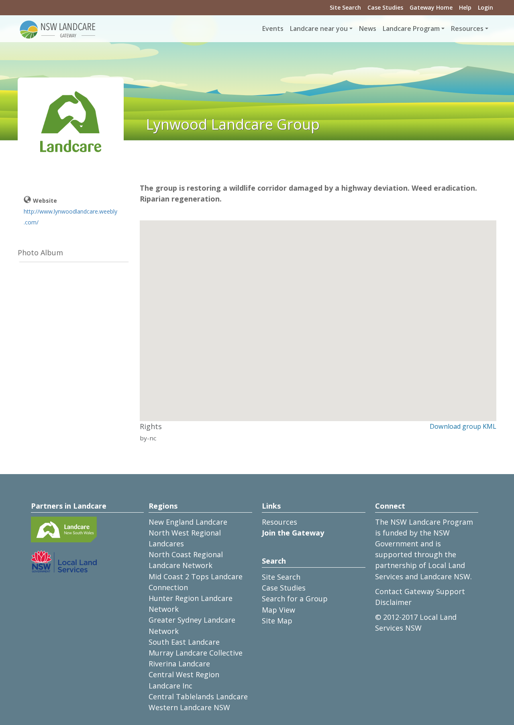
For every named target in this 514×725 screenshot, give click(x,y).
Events (273, 28)
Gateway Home (431, 7)
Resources (279, 522)
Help (465, 7)
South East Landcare (184, 642)
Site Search (345, 7)
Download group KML (463, 426)
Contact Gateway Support (420, 591)
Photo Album (40, 252)
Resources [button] (467, 28)
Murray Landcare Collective (196, 653)
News (367, 28)
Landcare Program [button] (411, 28)
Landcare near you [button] (319, 28)
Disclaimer (393, 602)
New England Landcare (188, 522)
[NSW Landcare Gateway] (58, 29)
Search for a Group (295, 598)
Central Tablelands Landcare (198, 696)
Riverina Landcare (179, 663)
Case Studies (385, 7)
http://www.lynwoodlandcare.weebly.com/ (70, 217)
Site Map (277, 620)
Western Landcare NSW (189, 707)
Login (485, 7)
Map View (278, 610)
